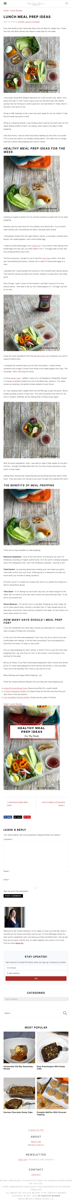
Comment (8, 839)
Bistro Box (41, 356)
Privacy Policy (36, 1145)
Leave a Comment (32, 22)
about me (19, 943)
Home (6, 10)
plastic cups (16, 378)
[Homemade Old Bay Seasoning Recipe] (19, 1047)
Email (6, 880)
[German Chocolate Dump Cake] (19, 1093)
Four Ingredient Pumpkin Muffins (17, 697)
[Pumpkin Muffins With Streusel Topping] (52, 1093)
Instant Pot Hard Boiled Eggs (15, 688)
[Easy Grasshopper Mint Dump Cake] (52, 1047)
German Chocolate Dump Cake (18, 1112)
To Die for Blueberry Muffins (15, 691)
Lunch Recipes (16, 10)
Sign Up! (22, 1160)
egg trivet (46, 258)
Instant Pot (36, 246)
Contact (36, 1175)
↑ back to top (36, 1130)
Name (7, 871)
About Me (36, 1142)
